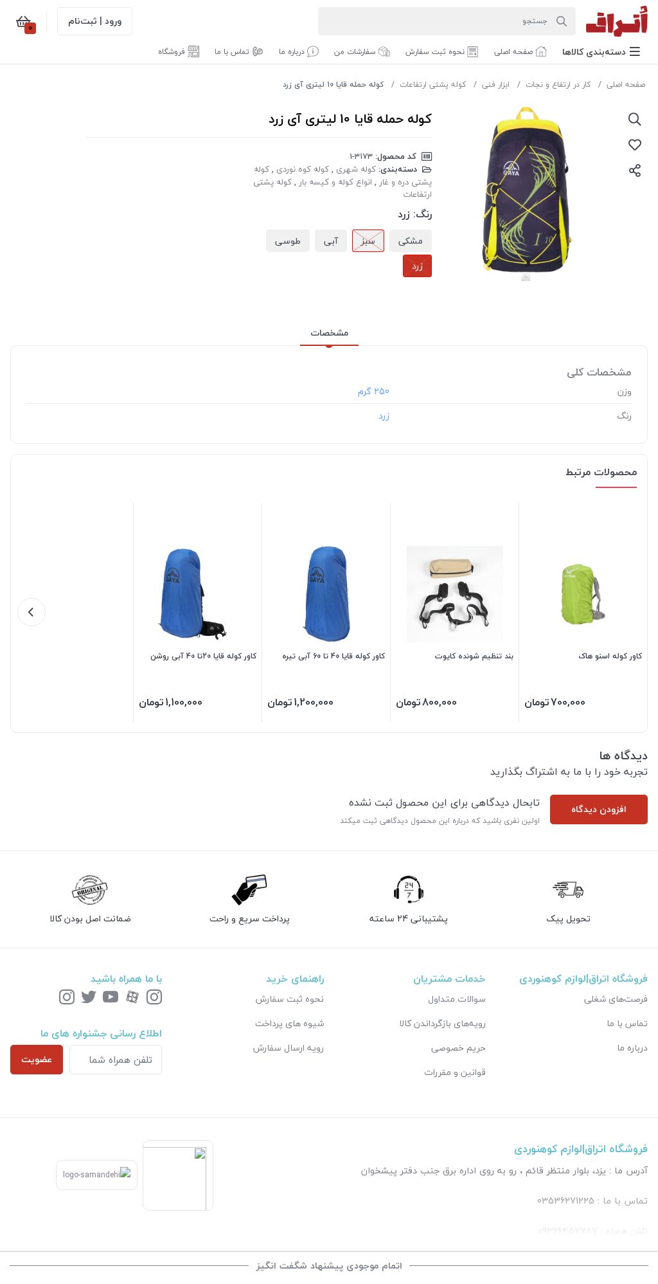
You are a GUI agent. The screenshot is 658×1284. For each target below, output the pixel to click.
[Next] (31, 612)
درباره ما (632, 1048)
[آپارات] (132, 998)
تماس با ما (627, 1023)
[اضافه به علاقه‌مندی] (635, 145)
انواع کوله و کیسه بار (335, 182)
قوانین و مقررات (455, 1072)
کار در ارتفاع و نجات (558, 84)
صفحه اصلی (626, 84)
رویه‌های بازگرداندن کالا (442, 1023)
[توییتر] (88, 998)
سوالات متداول (457, 999)
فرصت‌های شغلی (616, 999)
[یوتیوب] (110, 998)
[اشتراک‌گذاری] (635, 170)
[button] (601, 51)
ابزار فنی (496, 84)
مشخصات (329, 333)
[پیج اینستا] (67, 998)
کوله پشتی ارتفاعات (433, 84)
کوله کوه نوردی (302, 169)
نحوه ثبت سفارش (290, 999)
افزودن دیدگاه (599, 809)
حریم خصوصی (458, 1048)
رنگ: (422, 214)
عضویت (36, 1059)
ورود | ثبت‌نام (94, 21)
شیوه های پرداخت (289, 1023)
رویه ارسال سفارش (288, 1048)
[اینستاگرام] (154, 998)
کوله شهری (356, 169)
